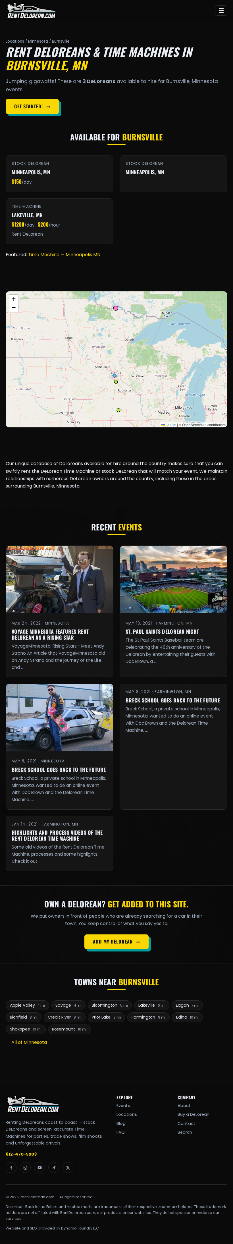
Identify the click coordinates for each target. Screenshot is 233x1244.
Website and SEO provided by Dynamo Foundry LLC (52, 1228)
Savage (68, 1005)
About (184, 1105)
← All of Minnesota (26, 1042)
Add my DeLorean (116, 941)
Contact (186, 1123)
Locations (15, 41)
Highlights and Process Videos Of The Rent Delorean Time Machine (57, 835)
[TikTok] (53, 1167)
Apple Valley (27, 1005)
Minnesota (38, 41)
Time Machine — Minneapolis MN (64, 254)
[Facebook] (11, 1167)
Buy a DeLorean (193, 1114)
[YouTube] (39, 1167)
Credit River (64, 1017)
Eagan (187, 1005)
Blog (121, 1123)
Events (123, 1105)
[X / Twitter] (68, 1167)
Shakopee (26, 1029)
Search (185, 1132)
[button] (13, 299)
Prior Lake (106, 1017)
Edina (187, 1017)
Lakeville (151, 1005)
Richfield (24, 1017)
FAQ (120, 1132)
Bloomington (110, 1005)
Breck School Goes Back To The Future (59, 769)
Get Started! (32, 106)
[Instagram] (25, 1167)
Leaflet (170, 424)
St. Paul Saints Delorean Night (162, 631)
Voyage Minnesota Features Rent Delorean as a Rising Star (50, 634)
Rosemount (69, 1029)
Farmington (149, 1017)
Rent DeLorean (27, 234)
